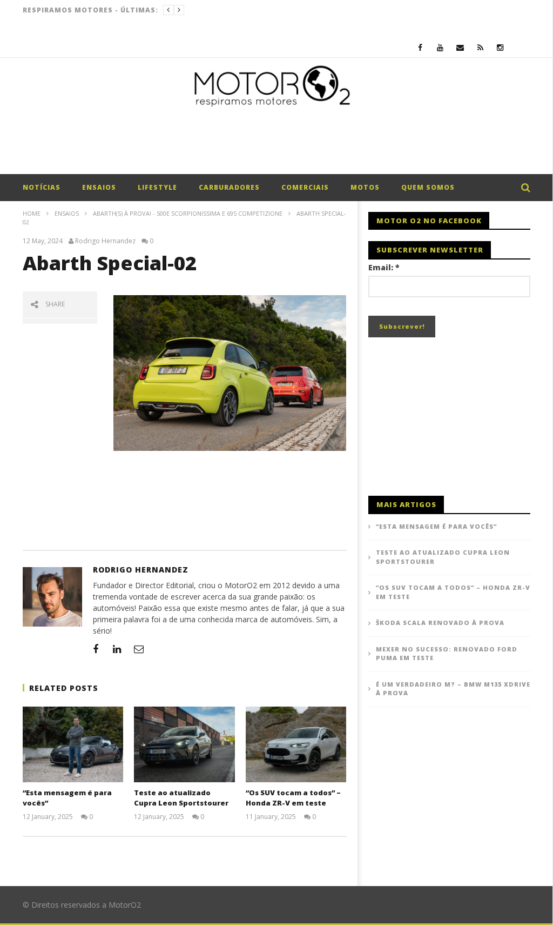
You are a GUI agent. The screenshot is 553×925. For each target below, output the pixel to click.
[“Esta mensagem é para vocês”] (73, 744)
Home (32, 213)
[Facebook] (420, 47)
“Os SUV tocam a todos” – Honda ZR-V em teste (293, 798)
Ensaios (99, 187)
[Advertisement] (276, 144)
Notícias (41, 187)
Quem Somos (428, 187)
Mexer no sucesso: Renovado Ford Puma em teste (446, 653)
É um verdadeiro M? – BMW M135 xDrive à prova (453, 688)
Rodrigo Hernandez (105, 241)
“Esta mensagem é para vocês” (436, 526)
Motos (365, 187)
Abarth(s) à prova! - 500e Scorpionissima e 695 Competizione (187, 213)
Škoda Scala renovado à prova (440, 622)
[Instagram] (500, 47)
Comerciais (305, 187)
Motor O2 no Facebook (429, 220)
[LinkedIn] (117, 649)
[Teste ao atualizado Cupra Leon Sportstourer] (184, 744)
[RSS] (480, 47)
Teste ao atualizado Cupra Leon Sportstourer (181, 798)
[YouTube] (440, 47)
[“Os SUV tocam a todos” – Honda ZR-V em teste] (296, 744)
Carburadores (229, 187)
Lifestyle (157, 187)
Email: (384, 267)
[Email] (460, 47)
